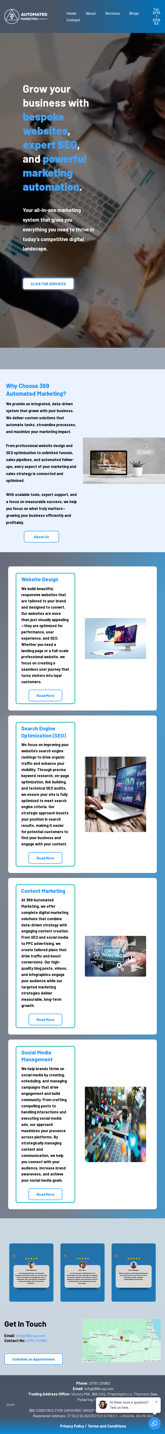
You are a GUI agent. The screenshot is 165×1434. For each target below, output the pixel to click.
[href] (121, 1340)
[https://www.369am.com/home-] (25, 16)
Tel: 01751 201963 (156, 16)
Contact (73, 19)
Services (112, 13)
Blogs (134, 13)
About (91, 13)
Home (71, 13)
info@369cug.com (24, 1335)
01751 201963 (25, 1340)
